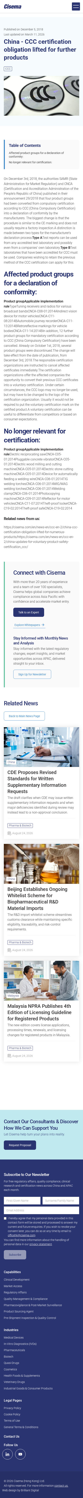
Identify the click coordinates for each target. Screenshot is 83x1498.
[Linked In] (7, 1454)
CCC (8, 68)
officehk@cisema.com (21, 1235)
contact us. (61, 1485)
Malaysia (13, 995)
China (11, 762)
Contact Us (11, 1436)
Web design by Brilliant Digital (20, 1490)
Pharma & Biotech (20, 825)
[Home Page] (12, 6)
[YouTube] (20, 1454)
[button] (76, 6)
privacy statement (40, 1244)
